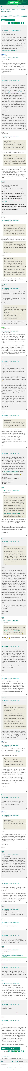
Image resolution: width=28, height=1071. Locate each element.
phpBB (10, 1067)
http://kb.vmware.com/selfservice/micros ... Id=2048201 (12, 956)
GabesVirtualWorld (4, 284)
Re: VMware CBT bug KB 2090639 (11, 30)
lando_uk (3, 964)
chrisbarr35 (3, 54)
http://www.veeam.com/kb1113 (12, 752)
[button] (9, 23)
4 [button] (17, 23)
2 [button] (14, 23)
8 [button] (21, 23)
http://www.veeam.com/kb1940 (9, 50)
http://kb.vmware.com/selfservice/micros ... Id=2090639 (12, 200)
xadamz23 (3, 76)
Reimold (2, 181)
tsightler (2, 327)
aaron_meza (3, 674)
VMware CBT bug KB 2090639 (14, 16)
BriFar (2, 132)
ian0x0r (2, 1001)
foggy (2, 216)
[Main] (14, 2)
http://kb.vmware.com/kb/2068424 (9, 471)
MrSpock (3, 741)
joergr (2, 357)
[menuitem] (25, 7)
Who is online (5, 1057)
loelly (2, 880)
